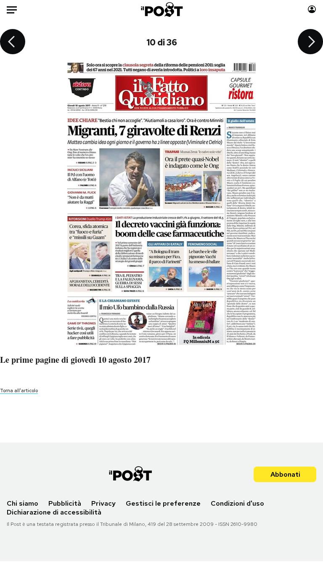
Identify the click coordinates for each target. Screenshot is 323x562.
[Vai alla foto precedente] (12, 42)
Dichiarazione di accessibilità (54, 512)
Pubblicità (64, 503)
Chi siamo (22, 503)
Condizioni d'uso (237, 503)
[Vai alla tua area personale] (311, 9)
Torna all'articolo (19, 390)
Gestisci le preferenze (163, 503)
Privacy (103, 503)
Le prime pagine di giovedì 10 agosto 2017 (75, 360)
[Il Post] (161, 9)
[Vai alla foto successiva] (310, 42)
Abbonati (285, 474)
